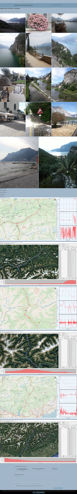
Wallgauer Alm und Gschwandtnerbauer (38, 468)
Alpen (12, 11)
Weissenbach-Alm (55, 468)
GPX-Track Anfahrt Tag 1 (3, 188)
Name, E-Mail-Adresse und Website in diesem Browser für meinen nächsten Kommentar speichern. (29, 485)
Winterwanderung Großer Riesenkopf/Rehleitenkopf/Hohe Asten (22, 469)
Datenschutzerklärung (40, 492)
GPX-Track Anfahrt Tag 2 (3, 190)
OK (33, 492)
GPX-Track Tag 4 (2, 194)
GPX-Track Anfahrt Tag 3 (3, 192)
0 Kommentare (17, 11)
